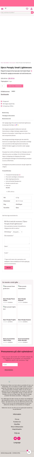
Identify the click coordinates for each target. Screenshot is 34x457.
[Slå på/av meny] (2, 9)
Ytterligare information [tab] (8, 115)
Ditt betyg (7, 232)
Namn (6, 246)
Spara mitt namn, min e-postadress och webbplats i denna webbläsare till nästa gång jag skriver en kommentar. (16, 261)
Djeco (17, 207)
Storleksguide (5, 94)
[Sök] (32, 12)
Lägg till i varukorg (15, 86)
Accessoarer (12, 62)
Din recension (9, 235)
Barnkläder (6, 62)
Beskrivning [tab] (5, 112)
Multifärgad (19, 204)
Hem (2, 62)
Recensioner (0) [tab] (6, 118)
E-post (6, 253)
